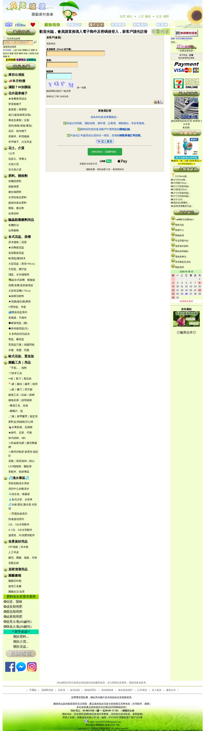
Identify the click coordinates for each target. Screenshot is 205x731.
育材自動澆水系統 (18, 483)
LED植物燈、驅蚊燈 (20, 466)
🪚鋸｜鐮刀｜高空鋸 (20, 389)
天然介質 (13, 164)
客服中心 (179, 230)
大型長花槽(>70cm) (19, 290)
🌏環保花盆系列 (17, 312)
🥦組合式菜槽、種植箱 (21, 279)
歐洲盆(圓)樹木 (17, 258)
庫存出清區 (16, 74)
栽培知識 (75, 690)
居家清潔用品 (18, 569)
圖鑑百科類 (14, 580)
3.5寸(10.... (179, 199)
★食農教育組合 (17, 98)
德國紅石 (26, 50)
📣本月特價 (16, 81)
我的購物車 (107, 690)
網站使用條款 (181, 251)
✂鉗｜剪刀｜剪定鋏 (19, 378)
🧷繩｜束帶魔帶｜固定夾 (23, 416)
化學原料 (13, 213)
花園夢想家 (47, 690)
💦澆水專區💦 (18, 478)
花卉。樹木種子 (17, 130)
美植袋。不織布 (17, 317)
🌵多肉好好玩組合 (19, 333)
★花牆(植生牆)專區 (19, 301)
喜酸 (33, 50)
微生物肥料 (14, 191)
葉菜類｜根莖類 (17, 109)
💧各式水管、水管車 (20, 499)
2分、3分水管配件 (18, 524)
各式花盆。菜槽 (19, 236)
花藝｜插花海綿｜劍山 (21, 460)
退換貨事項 (180, 256)
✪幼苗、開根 (13, 601)
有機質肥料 (14, 181)
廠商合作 (171, 690)
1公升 (11, 153)
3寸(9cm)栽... (181, 176)
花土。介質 (16, 148)
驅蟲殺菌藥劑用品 (21, 219)
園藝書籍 (14, 575)
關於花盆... (21, 646)
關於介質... (21, 641)
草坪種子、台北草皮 (20, 141)
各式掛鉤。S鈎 (16, 437)
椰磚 (21, 53)
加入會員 (156, 690)
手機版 (32, 690)
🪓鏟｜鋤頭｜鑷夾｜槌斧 (23, 383)
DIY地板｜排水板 (18, 546)
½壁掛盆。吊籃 (17, 306)
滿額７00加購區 (19, 87)
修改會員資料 (125, 690)
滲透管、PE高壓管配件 (21, 535)
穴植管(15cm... (181, 189)
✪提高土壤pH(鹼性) (17, 621)
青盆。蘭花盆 (16, 339)
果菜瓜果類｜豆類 (18, 120)
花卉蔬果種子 (18, 93)
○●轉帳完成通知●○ (184, 219)
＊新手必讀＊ (21, 631)
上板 (15, 50)
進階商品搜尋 (11, 47)
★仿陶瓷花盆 (16, 247)
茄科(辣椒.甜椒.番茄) (20, 125)
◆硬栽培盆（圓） (18, 323)
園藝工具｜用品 (19, 362)
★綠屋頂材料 (16, 296)
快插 (20, 50)
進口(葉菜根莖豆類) (19, 114)
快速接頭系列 (16, 519)
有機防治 (13, 225)
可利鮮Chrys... (181, 183)
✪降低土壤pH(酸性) (17, 626)
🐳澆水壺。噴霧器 (19, 494)
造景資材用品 (18, 541)
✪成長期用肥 (13, 606)
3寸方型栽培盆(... (182, 186)
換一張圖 (81, 87)
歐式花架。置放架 (21, 356)
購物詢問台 (90, 690)
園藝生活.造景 (16, 591)
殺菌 (12, 53)
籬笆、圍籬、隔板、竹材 (22, 557)
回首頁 (61, 690)
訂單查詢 (142, 690)
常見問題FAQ (181, 240)
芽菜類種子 (14, 104)
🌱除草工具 (15, 373)
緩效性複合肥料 (17, 202)
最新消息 (179, 225)
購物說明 (179, 235)
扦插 (37, 53)
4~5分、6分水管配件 (20, 529)
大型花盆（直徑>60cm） (22, 263)
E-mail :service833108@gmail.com (104, 721)
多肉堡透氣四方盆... (183, 206)
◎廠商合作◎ (186, 332)
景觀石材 (13, 563)
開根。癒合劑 (16, 208)
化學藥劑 (13, 230)
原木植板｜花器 (17, 242)
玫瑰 (25, 53)
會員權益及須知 (183, 262)
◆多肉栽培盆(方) (18, 328)
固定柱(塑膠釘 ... (182, 202)
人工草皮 (13, 552)
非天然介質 (14, 169)
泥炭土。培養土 (17, 158)
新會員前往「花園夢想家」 (105, 151)
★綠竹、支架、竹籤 (20, 432)
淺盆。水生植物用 (18, 274)
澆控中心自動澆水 (18, 488)
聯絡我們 (179, 267)
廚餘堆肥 (13, 186)
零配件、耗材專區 (18, 471)
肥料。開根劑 (18, 175)
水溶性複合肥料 (17, 197)
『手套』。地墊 (17, 367)
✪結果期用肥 (13, 616)
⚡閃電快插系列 (17, 513)
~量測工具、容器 (18, 405)
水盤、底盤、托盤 (18, 350)
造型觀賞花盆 (16, 252)
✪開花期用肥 (13, 611)
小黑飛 (31, 53)
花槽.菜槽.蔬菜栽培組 (20, 285)
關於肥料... (21, 636)
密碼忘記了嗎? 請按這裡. (57, 96)
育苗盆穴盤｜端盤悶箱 (21, 344)
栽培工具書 (14, 586)
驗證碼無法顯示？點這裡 (58, 91)
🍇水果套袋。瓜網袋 (20, 427)
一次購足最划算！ (186, 50)
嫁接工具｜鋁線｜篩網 (21, 394)
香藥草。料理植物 (18, 136)
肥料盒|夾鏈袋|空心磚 (20, 421)
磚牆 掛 (6, 56)
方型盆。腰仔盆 (17, 269)
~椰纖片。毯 (15, 410)
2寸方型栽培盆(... (182, 193)
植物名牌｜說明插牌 (20, 400)
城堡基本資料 (181, 246)
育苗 (16, 53)
